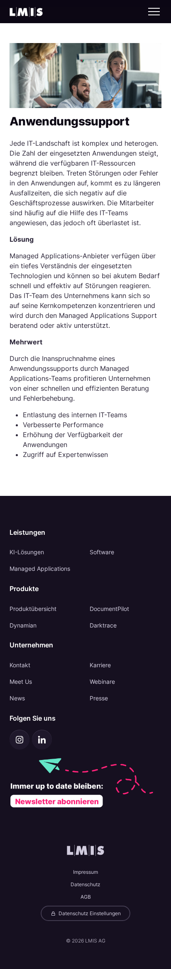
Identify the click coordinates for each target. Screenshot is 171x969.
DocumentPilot (109, 608)
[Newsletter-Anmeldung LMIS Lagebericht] (86, 782)
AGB (86, 897)
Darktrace (103, 625)
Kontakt (20, 664)
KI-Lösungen (27, 551)
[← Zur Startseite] (26, 11)
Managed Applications (40, 568)
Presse (99, 698)
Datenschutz (85, 884)
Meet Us (21, 681)
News (17, 698)
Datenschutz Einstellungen (89, 913)
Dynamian (23, 625)
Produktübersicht (33, 608)
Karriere (100, 664)
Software (102, 551)
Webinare (102, 681)
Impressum (85, 872)
